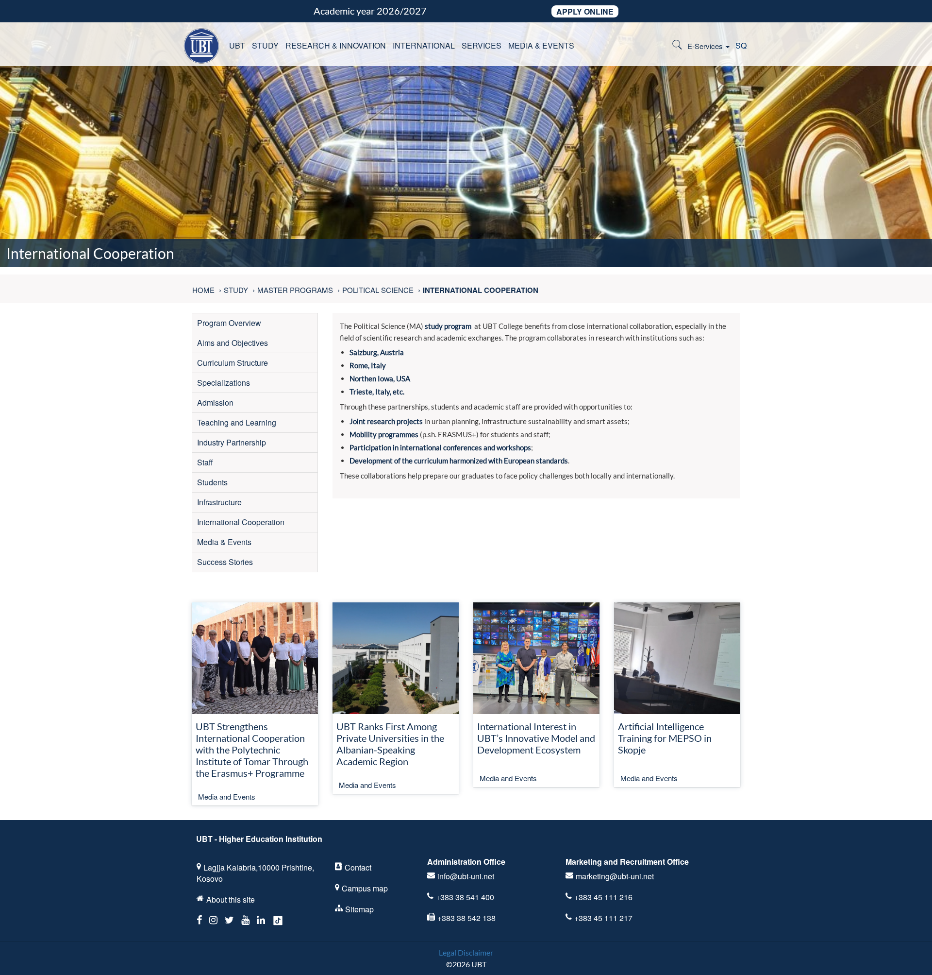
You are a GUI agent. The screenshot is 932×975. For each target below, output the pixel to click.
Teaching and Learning (236, 422)
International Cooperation (240, 522)
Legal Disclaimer (466, 952)
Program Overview (229, 322)
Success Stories (225, 561)
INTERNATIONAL (424, 45)
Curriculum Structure (232, 362)
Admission (215, 402)
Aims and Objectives (232, 342)
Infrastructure (219, 502)
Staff (205, 462)
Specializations (223, 382)
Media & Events (224, 541)
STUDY (265, 45)
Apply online (585, 11)
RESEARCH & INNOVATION (335, 45)
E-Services (706, 46)
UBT (237, 45)
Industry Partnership (231, 442)
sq (741, 45)
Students (212, 482)
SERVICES (481, 45)
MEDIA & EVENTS (541, 45)
